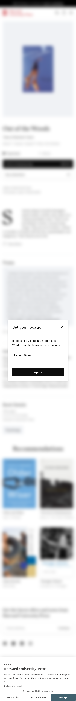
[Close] (62, 327)
